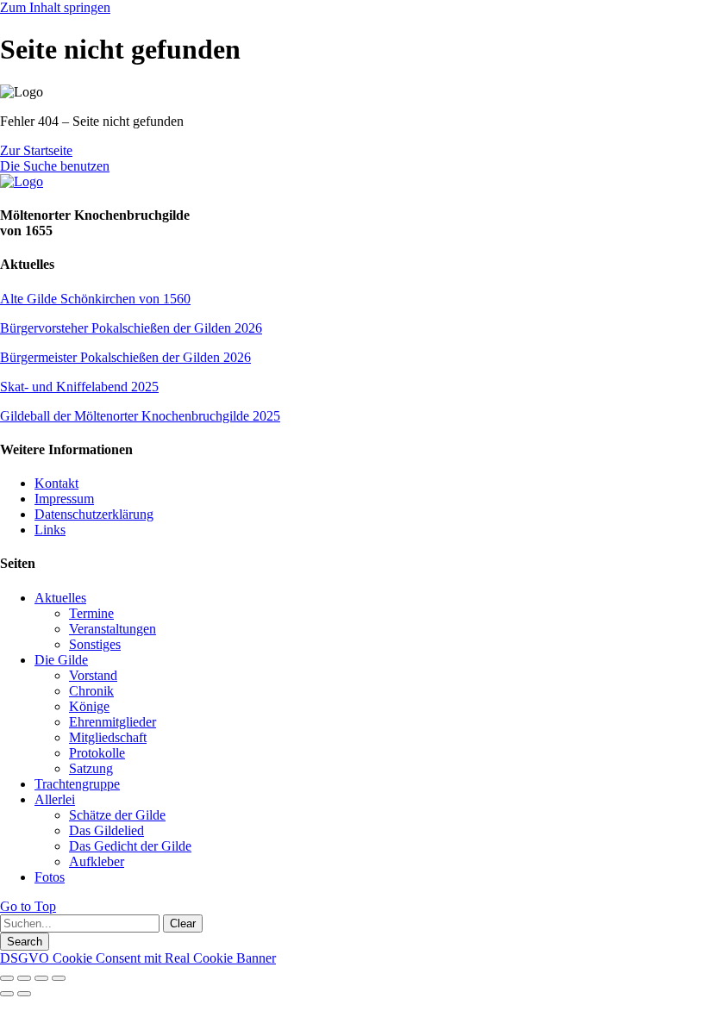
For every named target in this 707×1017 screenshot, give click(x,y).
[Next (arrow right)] (24, 993)
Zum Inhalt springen (55, 7)
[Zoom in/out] (59, 978)
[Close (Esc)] (7, 978)
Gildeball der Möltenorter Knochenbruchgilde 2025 (140, 416)
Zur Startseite (36, 150)
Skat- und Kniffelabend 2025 (79, 386)
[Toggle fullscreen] (41, 978)
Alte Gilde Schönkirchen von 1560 (95, 298)
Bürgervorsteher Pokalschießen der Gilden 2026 (131, 328)
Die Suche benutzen (54, 166)
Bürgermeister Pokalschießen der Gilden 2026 (125, 357)
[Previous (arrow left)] (7, 993)
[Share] (24, 978)
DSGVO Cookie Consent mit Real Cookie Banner (138, 958)
